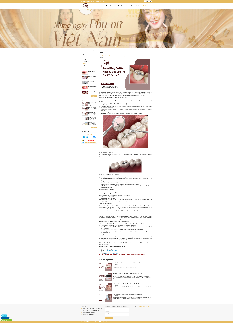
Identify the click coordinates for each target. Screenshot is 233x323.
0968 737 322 (98, 310)
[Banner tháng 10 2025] (115, 46)
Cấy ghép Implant (91, 81)
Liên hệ (149, 5)
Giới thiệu (114, 5)
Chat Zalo (4, 315)
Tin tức (144, 5)
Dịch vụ (127, 5)
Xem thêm (94, 96)
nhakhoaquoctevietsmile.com (111, 251)
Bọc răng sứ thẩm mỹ (92, 86)
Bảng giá (132, 5)
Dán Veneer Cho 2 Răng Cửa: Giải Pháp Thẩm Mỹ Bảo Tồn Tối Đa (92, 114)
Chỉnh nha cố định (91, 71)
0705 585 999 (114, 250)
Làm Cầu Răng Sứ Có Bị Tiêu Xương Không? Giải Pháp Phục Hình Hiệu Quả (92, 104)
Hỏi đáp (84, 65)
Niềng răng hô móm (92, 76)
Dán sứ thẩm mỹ (91, 91)
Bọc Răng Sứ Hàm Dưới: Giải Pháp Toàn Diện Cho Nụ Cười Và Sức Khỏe (92, 124)
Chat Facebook (5, 317)
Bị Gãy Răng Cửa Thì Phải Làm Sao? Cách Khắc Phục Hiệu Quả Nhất (92, 119)
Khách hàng (138, 5)
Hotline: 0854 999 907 (6, 320)
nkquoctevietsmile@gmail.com (88, 1)
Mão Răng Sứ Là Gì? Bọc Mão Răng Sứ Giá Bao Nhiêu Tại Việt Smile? (92, 109)
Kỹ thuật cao (121, 5)
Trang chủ (108, 5)
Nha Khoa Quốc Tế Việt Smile (111, 253)
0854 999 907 (148, 1)
